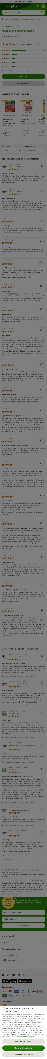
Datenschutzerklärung (27, 1036)
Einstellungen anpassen (23, 1041)
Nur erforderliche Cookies (23, 1055)
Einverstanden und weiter (23, 1048)
